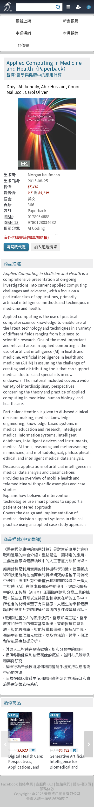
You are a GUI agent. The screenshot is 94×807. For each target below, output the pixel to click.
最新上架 (23, 21)
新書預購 (70, 21)
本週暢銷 (23, 33)
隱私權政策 (82, 783)
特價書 (23, 45)
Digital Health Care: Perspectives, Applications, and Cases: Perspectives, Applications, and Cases (26, 769)
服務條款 (47, 788)
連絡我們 (63, 783)
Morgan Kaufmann (44, 175)
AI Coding (36, 228)
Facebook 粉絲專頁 (17, 783)
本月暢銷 (70, 33)
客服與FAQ (44, 783)
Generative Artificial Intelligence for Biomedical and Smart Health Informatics (67, 767)
